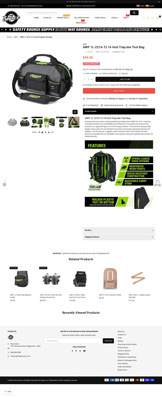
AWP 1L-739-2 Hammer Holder (110, 295)
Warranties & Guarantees (127, 357)
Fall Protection (81, 18)
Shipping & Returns (92, 237)
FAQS (120, 338)
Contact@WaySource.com (33, 6)
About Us (121, 331)
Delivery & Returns (109, 73)
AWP (16, 37)
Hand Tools (100, 18)
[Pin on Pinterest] (45, 132)
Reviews (88, 230)
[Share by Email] (52, 132)
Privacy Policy (123, 347)
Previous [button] (9, 79)
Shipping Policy (123, 354)
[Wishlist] (152, 18)
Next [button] (77, 79)
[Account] (148, 18)
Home (36, 18)
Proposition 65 (103, 253)
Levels (114, 18)
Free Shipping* (92, 105)
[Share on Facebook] (39, 132)
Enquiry (124, 73)
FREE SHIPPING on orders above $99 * (82, 6)
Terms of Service (124, 351)
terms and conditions (131, 85)
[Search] (143, 18)
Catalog (47, 18)
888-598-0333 (14, 6)
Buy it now (119, 91)
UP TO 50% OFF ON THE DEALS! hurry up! (81, 2)
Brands (120, 341)
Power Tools (63, 17)
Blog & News (122, 370)
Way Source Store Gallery (127, 344)
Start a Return (123, 363)
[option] (43, 79)
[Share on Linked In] (49, 132)
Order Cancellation (124, 367)
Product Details (90, 111)
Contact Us (122, 335)
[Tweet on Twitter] (42, 132)
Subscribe (108, 341)
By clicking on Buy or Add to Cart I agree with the (111, 85)
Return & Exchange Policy (127, 360)
